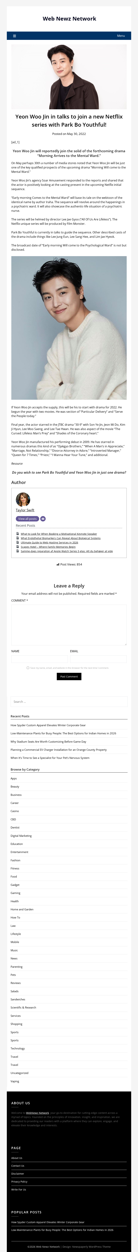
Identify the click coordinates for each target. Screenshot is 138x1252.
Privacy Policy (19, 1181)
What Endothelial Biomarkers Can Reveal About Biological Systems (61, 538)
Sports (15, 1032)
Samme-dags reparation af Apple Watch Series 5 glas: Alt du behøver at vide (67, 551)
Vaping (15, 1081)
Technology (18, 1048)
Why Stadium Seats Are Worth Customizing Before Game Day (48, 741)
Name (15, 651)
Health (15, 901)
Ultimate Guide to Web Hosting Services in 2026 (49, 542)
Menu (121, 36)
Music (14, 950)
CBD (13, 819)
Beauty (15, 786)
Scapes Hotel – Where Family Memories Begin (48, 547)
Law (13, 926)
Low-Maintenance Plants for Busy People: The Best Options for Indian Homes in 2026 (63, 733)
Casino (15, 811)
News (14, 958)
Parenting (16, 966)
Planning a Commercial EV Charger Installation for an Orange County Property (59, 749)
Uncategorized (19, 1073)
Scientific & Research (23, 1007)
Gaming (15, 893)
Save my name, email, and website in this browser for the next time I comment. (69, 667)
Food (14, 876)
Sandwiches (18, 999)
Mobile (15, 942)
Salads (15, 991)
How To (15, 917)
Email (74, 651)
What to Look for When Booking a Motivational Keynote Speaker (59, 534)
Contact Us (17, 1165)
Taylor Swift (25, 510)
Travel (14, 1056)
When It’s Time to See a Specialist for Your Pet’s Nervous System (50, 758)
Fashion (15, 860)
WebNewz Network (37, 1113)
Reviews (16, 983)
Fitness (15, 868)
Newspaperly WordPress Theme (91, 1246)
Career (15, 803)
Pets (13, 975)
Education (17, 844)
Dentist (15, 827)
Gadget (15, 885)
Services (16, 1016)
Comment (19, 600)
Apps (14, 778)
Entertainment (19, 852)
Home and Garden (22, 909)
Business (16, 795)
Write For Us (18, 1189)
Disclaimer (17, 1173)
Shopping (16, 1024)
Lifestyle (16, 934)
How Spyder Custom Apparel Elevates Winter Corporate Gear (48, 725)
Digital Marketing (21, 835)
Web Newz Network (69, 18)
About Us (16, 1158)
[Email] (43, 518)
